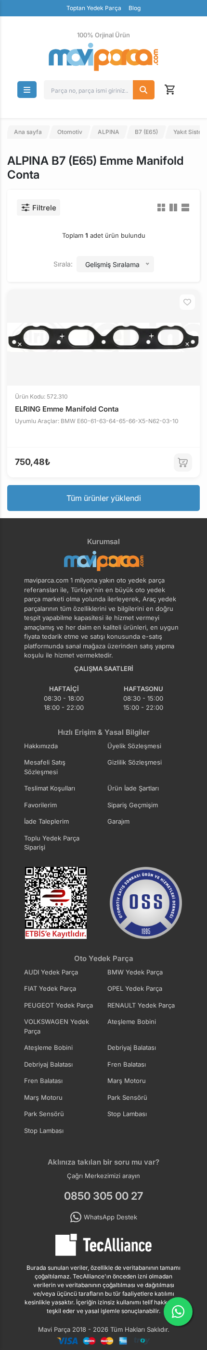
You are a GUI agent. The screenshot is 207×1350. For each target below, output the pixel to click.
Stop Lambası (127, 1114)
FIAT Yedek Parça (50, 988)
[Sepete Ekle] (183, 462)
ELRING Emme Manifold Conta (67, 409)
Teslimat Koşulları (49, 788)
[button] (27, 89)
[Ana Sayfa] (103, 57)
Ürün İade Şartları (133, 788)
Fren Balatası (126, 1064)
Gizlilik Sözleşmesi (134, 762)
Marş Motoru (126, 1080)
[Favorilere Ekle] (187, 302)
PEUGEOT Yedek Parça (58, 1005)
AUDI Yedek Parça (51, 972)
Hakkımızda (41, 746)
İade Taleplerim (46, 821)
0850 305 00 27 (103, 1196)
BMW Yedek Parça (135, 972)
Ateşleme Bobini (131, 1021)
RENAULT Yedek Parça (141, 1005)
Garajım (118, 821)
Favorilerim (40, 805)
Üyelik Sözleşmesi (134, 746)
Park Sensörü (127, 1097)
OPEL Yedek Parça (134, 988)
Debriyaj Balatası (131, 1047)
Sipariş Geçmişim (132, 805)
